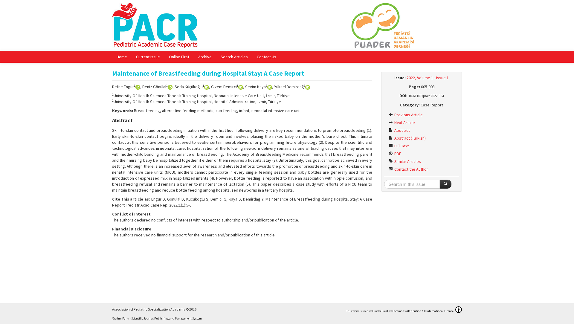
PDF (397, 153)
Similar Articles (407, 161)
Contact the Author (410, 169)
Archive (205, 56)
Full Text (401, 146)
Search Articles (234, 56)
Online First (179, 56)
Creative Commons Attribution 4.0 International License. (418, 311)
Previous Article (408, 114)
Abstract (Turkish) (409, 138)
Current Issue (148, 56)
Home (122, 56)
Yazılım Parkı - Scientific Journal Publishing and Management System (157, 318)
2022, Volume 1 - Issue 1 (428, 77)
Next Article (404, 122)
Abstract (401, 130)
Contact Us (266, 56)
